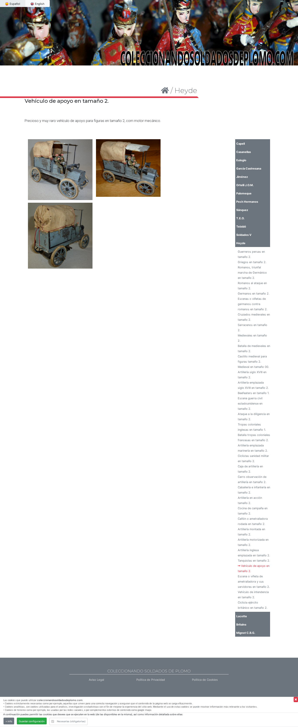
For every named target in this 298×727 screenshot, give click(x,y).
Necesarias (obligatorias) (71, 721)
